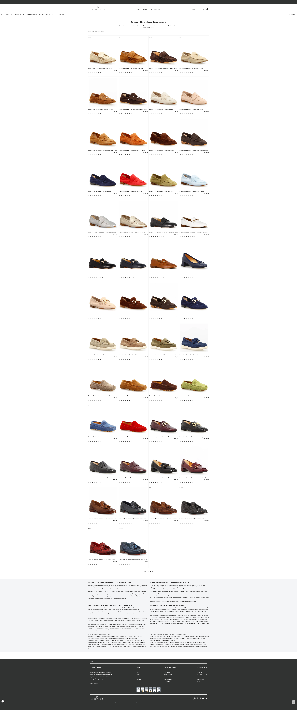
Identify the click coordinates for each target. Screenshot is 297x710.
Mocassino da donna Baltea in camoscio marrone (131, 314)
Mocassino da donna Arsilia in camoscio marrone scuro (133, 109)
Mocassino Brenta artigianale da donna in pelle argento (102, 232)
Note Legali (112, 704)
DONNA (145, 9)
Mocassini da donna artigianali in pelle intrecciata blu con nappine (133, 559)
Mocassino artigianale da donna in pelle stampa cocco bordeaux (133, 477)
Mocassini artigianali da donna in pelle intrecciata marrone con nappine (163, 518)
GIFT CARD (157, 9)
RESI (198, 681)
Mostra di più (148, 571)
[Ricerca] (200, 9)
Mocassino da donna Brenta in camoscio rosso (130, 191)
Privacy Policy (100, 704)
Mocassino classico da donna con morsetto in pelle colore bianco (194, 232)
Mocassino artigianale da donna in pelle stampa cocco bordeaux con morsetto (163, 436)
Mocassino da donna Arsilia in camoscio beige (191, 68)
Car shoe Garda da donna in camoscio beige (99, 396)
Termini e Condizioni (94, 704)
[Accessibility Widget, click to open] (3, 701)
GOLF (150, 9)
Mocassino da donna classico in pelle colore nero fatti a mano (163, 232)
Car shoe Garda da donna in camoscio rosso (130, 436)
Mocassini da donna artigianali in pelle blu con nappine (132, 518)
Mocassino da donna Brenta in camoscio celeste (192, 191)
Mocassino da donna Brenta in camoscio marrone (161, 150)
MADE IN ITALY (168, 674)
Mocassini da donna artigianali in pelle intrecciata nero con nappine (194, 518)
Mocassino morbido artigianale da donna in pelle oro (132, 232)
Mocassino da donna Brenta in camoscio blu (99, 191)
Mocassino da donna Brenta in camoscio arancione (132, 150)
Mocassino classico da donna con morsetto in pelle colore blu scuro (133, 273)
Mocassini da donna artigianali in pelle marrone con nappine (102, 518)
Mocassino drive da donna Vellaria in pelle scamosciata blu (194, 355)
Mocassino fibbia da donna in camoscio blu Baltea (192, 314)
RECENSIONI (167, 681)
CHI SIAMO (167, 672)
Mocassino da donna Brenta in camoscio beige (161, 109)
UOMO (138, 9)
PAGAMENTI (200, 679)
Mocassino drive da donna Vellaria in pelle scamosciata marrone (133, 355)
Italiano (193, 9)
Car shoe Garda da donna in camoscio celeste (100, 436)
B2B (165, 684)
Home (89, 31)
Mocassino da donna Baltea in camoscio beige (100, 314)
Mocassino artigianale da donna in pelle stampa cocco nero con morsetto (194, 436)
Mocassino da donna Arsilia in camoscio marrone (100, 109)
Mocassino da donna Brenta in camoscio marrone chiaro (102, 150)
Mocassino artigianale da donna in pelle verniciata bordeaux (194, 477)
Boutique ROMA (168, 679)
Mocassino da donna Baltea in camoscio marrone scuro (163, 314)
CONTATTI (200, 672)
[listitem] (194, 698)
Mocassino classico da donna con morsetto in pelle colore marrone (163, 273)
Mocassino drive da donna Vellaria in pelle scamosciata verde (163, 355)
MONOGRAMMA (201, 684)
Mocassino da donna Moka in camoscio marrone (131, 68)
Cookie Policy (106, 704)
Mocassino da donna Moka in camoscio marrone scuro (163, 68)
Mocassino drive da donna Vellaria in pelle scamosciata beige (102, 355)
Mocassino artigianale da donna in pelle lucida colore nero (163, 477)
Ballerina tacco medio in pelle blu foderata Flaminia (192, 273)
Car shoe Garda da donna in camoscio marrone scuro (162, 396)
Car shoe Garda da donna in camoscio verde (191, 396)
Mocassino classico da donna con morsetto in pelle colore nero (102, 273)
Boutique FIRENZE (168, 677)
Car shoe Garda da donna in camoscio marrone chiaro (132, 396)
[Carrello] (206, 9)
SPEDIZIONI (200, 677)
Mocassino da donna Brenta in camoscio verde (161, 191)
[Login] (203, 9)
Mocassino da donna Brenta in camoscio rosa (191, 109)
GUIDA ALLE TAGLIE (202, 674)
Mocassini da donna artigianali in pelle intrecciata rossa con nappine (102, 559)
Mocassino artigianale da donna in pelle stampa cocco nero (102, 477)
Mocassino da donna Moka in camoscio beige (100, 68)
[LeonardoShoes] (97, 698)
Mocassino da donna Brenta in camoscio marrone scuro (194, 150)
